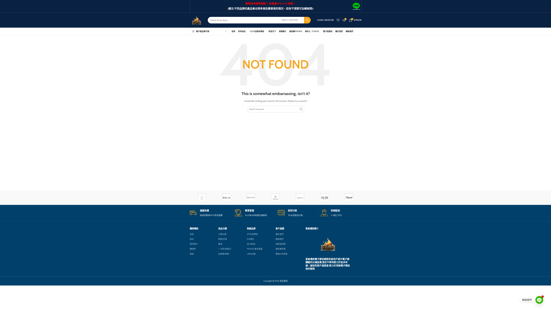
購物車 (193, 249)
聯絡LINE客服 (281, 254)
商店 (192, 239)
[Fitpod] (349, 197)
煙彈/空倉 (222, 239)
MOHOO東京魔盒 (255, 249)
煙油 (220, 244)
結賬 (192, 254)
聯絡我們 (280, 239)
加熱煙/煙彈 (223, 254)
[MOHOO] (275, 197)
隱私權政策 (281, 249)
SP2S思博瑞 (252, 234)
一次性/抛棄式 (224, 249)
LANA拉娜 (251, 254)
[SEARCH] (307, 20)
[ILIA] (324, 197)
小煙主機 (222, 234)
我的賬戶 (194, 244)
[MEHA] (300, 197)
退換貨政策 (281, 244)
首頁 (192, 234)
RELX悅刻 (251, 244)
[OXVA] (251, 197)
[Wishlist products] (338, 20)
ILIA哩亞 (250, 239)
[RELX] (226, 197)
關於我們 (280, 234)
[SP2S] (202, 197)
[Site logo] (196, 20)
